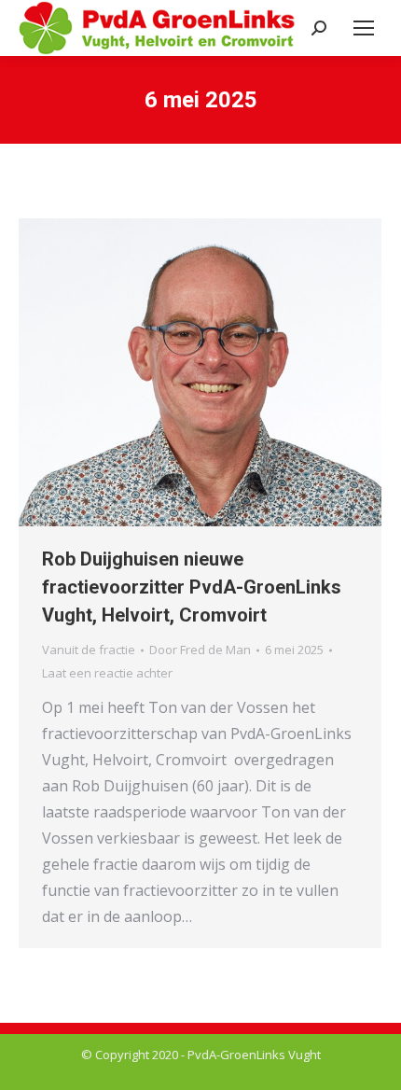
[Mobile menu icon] (363, 28)
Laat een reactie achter (107, 672)
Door (200, 649)
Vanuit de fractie (88, 649)
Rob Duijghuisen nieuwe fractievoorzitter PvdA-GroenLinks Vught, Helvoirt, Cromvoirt (191, 587)
